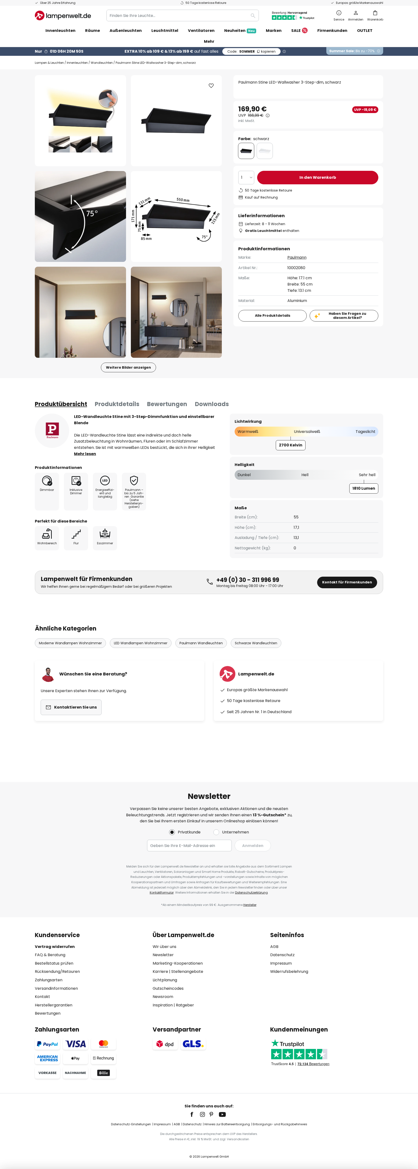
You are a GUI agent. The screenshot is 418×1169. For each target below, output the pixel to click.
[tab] (61, 404)
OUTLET (365, 30)
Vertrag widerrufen (55, 946)
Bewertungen (167, 404)
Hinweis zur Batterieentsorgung (227, 1124)
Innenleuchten (77, 63)
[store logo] (63, 15)
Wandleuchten (102, 63)
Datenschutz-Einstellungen (131, 1124)
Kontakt (42, 996)
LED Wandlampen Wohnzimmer (140, 643)
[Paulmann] (52, 431)
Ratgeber (185, 1005)
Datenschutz (282, 955)
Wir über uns (164, 946)
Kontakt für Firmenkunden (347, 582)
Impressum (281, 963)
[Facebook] (195, 1114)
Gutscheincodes (168, 988)
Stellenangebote (187, 971)
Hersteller (249, 905)
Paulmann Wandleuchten (201, 643)
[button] (80, 216)
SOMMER (251, 51)
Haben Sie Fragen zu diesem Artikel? (347, 315)
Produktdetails (117, 404)
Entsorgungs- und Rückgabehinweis (280, 1124)
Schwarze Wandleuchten (256, 643)
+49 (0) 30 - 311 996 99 (247, 580)
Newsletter (163, 955)
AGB (274, 946)
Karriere (160, 971)
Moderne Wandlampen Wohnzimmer (70, 643)
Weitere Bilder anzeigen (128, 367)
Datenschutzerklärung (251, 892)
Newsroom (163, 996)
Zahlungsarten (48, 980)
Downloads (212, 404)
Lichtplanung (165, 980)
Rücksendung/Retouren (57, 971)
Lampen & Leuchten (49, 63)
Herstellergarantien (53, 1005)
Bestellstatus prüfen (54, 963)
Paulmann (296, 257)
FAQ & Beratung (50, 955)
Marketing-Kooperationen (178, 963)
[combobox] (183, 15)
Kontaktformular (162, 892)
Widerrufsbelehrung (289, 971)
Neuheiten (239, 30)
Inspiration (163, 1005)
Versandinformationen (56, 988)
